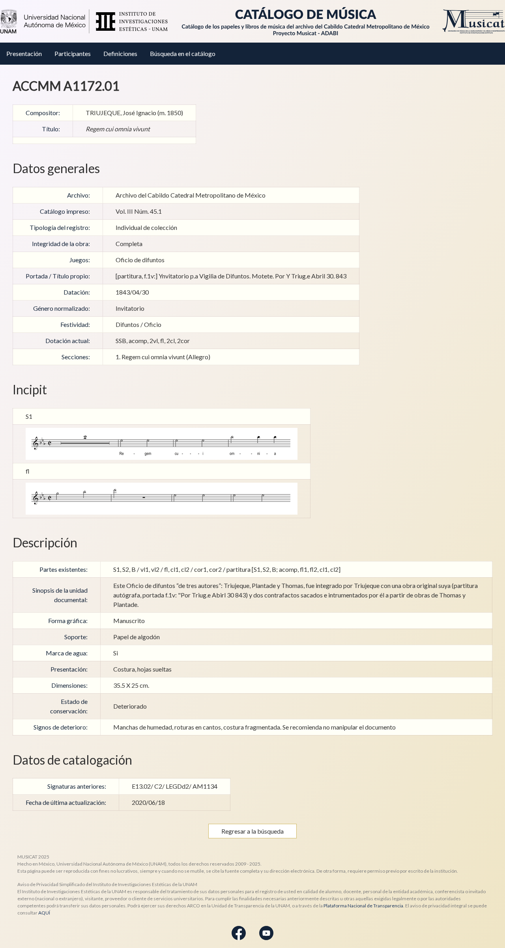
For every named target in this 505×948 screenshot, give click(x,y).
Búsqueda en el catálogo (182, 53)
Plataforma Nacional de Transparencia (363, 906)
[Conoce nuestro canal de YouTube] (266, 932)
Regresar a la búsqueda (252, 831)
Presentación (24, 53)
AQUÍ (44, 913)
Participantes (72, 53)
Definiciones (120, 53)
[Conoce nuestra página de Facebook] (238, 932)
